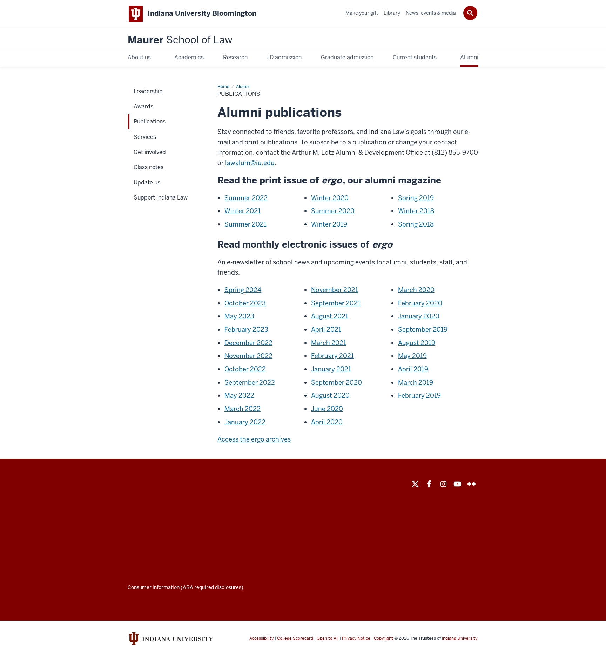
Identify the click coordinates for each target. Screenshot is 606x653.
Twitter (415, 484)
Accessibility (261, 638)
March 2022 (242, 409)
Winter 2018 (416, 211)
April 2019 (413, 369)
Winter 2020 (330, 198)
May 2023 (239, 316)
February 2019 (419, 395)
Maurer (180, 40)
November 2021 (334, 290)
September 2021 (336, 303)
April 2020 (327, 422)
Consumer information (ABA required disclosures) (185, 587)
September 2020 (336, 382)
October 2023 (245, 303)
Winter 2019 (329, 224)
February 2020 (420, 303)
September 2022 (249, 382)
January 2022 (244, 422)
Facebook (429, 484)
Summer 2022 (246, 198)
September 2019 (422, 329)
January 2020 (418, 316)
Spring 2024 (242, 290)
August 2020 (330, 395)
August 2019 (416, 343)
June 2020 (327, 409)
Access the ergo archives (254, 439)
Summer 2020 (333, 211)
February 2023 (246, 329)
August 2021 (329, 316)
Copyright (383, 638)
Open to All (327, 638)
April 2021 (326, 329)
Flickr (471, 484)
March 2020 (416, 290)
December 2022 (248, 343)
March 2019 (415, 382)
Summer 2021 (245, 224)
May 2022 (239, 395)
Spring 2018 (416, 224)
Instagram (443, 484)
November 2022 (248, 356)
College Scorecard (295, 638)
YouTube (457, 484)
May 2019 (412, 356)
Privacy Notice (356, 638)
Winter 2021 (242, 211)
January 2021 (331, 369)
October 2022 (245, 369)
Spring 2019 (416, 198)
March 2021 (328, 343)
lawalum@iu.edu (250, 163)
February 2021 (332, 356)
